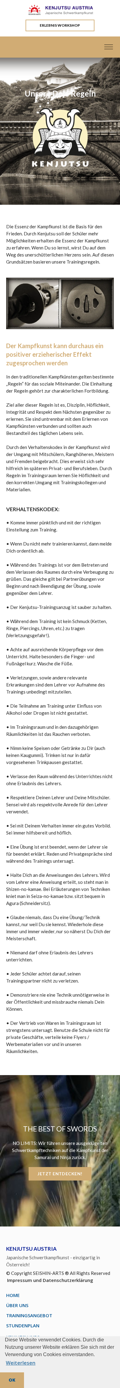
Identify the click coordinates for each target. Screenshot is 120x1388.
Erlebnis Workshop (60, 25)
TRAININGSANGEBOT (29, 1315)
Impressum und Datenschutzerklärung (50, 1280)
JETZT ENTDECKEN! (60, 1173)
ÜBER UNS (17, 1305)
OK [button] (12, 1380)
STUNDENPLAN (22, 1325)
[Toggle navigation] (108, 47)
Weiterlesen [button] (20, 1362)
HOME (13, 1295)
